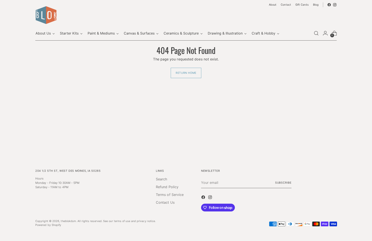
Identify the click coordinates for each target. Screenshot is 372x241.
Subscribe (283, 182)
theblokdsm (68, 221)
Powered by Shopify (48, 225)
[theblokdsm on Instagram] (335, 5)
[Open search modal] (316, 33)
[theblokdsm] (46, 15)
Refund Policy (167, 187)
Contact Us (165, 202)
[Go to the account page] (325, 33)
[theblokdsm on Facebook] (329, 5)
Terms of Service (170, 194)
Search (161, 179)
